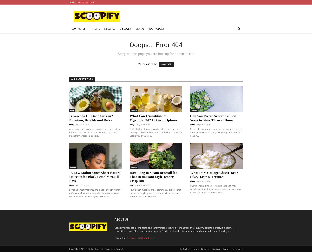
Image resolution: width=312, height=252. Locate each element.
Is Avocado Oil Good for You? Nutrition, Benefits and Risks (91, 118)
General (134, 110)
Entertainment (88, 2)
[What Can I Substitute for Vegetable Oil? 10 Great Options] (156, 99)
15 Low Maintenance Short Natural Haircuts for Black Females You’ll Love (95, 177)
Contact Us (78, 29)
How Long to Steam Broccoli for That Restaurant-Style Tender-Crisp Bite (153, 177)
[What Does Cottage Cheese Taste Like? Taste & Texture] (216, 156)
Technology (156, 29)
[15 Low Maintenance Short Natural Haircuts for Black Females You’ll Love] (95, 156)
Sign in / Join (74, 2)
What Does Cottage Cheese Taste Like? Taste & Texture (214, 175)
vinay (71, 124)
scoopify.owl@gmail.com (140, 238)
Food (193, 167)
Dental (140, 29)
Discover (125, 29)
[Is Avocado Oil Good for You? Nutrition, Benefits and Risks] (95, 99)
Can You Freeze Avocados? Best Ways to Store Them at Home (213, 118)
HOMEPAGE (166, 64)
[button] (239, 29)
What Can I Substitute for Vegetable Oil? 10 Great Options (153, 118)
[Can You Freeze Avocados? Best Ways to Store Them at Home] (216, 99)
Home (96, 29)
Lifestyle (109, 29)
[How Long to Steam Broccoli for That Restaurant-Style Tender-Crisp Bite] (156, 156)
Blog (72, 110)
